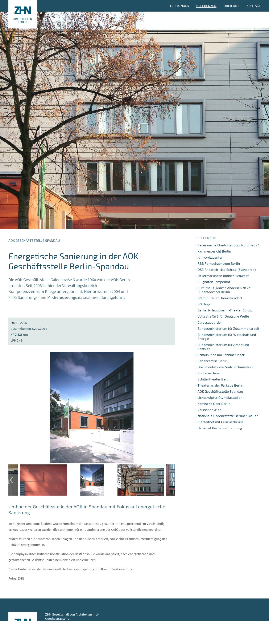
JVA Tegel (205, 304)
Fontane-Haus (208, 373)
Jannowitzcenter (210, 257)
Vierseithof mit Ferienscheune (221, 422)
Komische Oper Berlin (214, 404)
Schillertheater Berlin (214, 379)
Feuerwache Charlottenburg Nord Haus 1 (228, 245)
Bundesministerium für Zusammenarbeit (228, 328)
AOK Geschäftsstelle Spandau (220, 391)
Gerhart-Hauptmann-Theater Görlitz (225, 310)
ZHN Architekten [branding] (22, 14)
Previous (11, 480)
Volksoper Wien (209, 410)
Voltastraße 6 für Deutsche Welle (223, 316)
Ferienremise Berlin (213, 361)
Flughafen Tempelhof (214, 282)
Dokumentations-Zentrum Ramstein (225, 367)
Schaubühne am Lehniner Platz (221, 355)
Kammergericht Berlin (214, 251)
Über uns (231, 6)
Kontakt (254, 6)
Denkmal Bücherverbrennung (220, 428)
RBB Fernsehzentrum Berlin (219, 263)
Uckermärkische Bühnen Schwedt (223, 276)
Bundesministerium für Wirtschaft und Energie (227, 336)
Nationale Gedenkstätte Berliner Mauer (228, 416)
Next (172, 480)
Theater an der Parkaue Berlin (220, 385)
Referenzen (206, 6)
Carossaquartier (210, 322)
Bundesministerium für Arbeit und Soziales (223, 347)
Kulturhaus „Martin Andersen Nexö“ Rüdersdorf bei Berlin (225, 290)
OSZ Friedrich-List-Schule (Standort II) (227, 269)
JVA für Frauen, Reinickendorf (220, 298)
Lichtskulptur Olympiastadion (220, 397)
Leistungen (179, 6)
